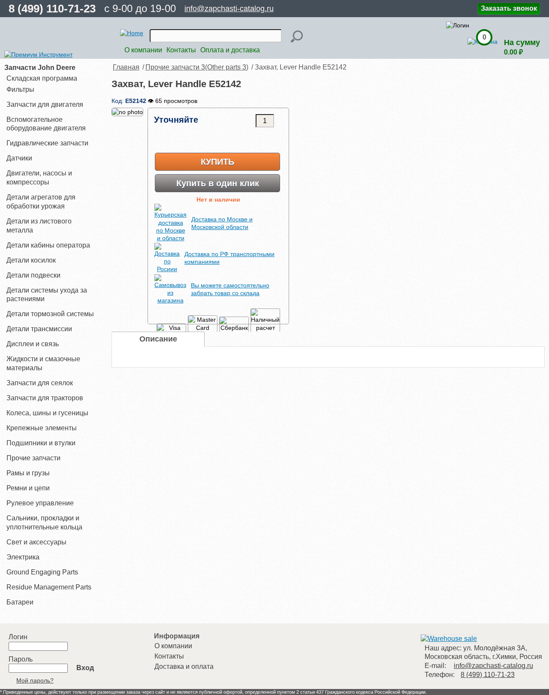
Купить (217, 161)
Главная (126, 67)
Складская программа (41, 78)
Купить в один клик (217, 183)
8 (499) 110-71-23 (52, 8)
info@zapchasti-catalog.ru (229, 8)
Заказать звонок (509, 8)
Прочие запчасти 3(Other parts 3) (196, 67)
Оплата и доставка (230, 50)
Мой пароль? (35, 680)
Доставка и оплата (184, 666)
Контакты (181, 50)
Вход (85, 667)
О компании (143, 50)
